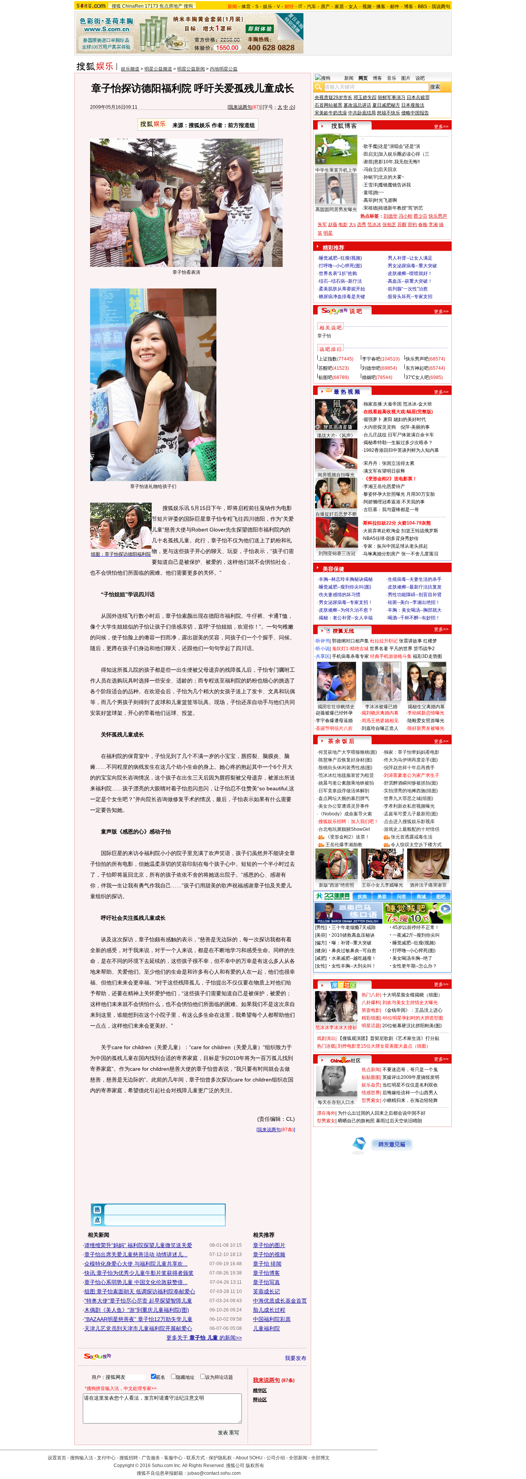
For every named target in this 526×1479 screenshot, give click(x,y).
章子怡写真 (266, 1282)
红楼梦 (430, 641)
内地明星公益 (224, 69)
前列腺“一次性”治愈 (408, 289)
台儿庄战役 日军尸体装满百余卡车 (399, 435)
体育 (246, 6)
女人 (353, 6)
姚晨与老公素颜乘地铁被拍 (346, 783)
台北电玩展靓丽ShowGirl (344, 829)
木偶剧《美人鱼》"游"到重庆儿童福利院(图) (136, 1310)
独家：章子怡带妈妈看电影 (411, 752)
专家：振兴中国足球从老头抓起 (395, 546)
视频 (367, 6)
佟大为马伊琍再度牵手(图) (411, 760)
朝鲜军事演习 (391, 97)
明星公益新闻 (191, 69)
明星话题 (371, 1025)
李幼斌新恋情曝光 (425, 713)
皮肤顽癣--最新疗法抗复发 (415, 587)
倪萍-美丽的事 (415, 427)
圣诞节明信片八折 (334, 728)
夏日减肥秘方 (386, 105)
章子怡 (324, 336)
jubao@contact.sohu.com (214, 1473)
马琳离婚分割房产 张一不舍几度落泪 (400, 554)
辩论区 (260, 1399)
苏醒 (402, 224)
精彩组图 (371, 1018)
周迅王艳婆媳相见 (380, 720)
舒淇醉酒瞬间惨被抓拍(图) (411, 783)
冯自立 (370, 169)
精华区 (260, 1390)
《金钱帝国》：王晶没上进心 (412, 1010)
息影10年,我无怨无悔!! (397, 161)
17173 (151, 6)
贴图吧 (325, 377)
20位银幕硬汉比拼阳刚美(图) (412, 1025)
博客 (408, 6)
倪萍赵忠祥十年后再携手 (409, 767)
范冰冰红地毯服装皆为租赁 (346, 775)
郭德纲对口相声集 (350, 641)
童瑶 (368, 192)
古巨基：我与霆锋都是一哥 (391, 509)
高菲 (368, 200)
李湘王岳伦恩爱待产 (384, 486)
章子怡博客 (266, 1273)
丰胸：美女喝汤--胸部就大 (415, 610)
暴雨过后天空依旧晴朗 (399, 1121)
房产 (325, 6)
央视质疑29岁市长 (333, 97)
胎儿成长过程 (269, 1310)
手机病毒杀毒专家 (350, 656)
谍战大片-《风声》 (336, 435)
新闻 (348, 78)
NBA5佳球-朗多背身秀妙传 (391, 538)
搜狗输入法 (81, 1458)
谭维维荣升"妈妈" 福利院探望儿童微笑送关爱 (138, 1245)
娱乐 (267, 6)
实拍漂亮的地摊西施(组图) (411, 790)
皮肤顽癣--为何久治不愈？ (346, 610)
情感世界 (371, 1092)
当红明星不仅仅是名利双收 (410, 1085)
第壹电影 (371, 1010)
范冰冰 (374, 224)
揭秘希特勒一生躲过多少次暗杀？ (398, 442)
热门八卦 (371, 995)
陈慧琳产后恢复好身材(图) (345, 760)
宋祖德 (370, 208)
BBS (422, 6)
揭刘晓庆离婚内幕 (380, 713)
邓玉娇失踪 (365, 97)
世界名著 (379, 648)
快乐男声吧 (417, 359)
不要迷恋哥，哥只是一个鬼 (410, 1069)
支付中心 (106, 1458)
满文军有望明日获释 (384, 471)
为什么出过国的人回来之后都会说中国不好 (381, 1113)
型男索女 (371, 1100)
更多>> (441, 126)
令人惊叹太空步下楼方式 (416, 844)
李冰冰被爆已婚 (381, 706)
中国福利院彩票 (272, 1319)
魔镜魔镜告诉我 (395, 185)
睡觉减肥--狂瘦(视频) (340, 258)
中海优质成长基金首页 (280, 1301)
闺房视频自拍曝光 (336, 475)
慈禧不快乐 (388, 113)
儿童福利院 (266, 1328)
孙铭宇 (370, 177)
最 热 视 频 (347, 392)
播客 (380, 6)
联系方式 (195, 1458)
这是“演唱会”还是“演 (399, 146)
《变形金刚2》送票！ (347, 837)
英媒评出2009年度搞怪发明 (410, 1077)
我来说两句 (240, 107)
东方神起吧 (417, 368)
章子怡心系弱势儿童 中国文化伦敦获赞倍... (136, 1282)
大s (352, 224)
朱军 (322, 224)
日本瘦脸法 (412, 105)
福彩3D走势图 (427, 656)
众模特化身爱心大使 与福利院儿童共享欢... (136, 1264)
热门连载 (326, 1046)
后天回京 (388, 169)
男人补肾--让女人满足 (410, 258)
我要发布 (296, 1358)
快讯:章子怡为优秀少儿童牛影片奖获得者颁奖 (139, 1273)
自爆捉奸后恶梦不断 (336, 514)
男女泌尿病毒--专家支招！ (346, 602)
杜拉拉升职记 (384, 641)
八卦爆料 (371, 1002)
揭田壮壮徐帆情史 (336, 706)
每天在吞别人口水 (336, 1102)
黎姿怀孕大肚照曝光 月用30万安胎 (399, 494)
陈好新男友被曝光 (425, 728)
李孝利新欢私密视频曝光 (409, 806)
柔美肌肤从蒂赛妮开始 (342, 289)
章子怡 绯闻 (267, 1264)
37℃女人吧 (417, 377)
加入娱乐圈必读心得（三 (404, 154)
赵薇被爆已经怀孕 (334, 713)
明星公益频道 (158, 69)
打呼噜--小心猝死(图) (340, 265)
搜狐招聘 (128, 1458)
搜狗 (188, 6)
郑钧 (412, 224)
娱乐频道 (130, 69)
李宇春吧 (371, 359)
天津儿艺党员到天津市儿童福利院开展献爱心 (138, 1328)
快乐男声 (438, 216)
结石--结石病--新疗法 (340, 281)
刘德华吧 (371, 368)
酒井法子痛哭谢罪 (428, 885)
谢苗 (368, 161)
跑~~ (379, 192)
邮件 (394, 6)
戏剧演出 (326, 1038)
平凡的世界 (400, 648)
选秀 (361, 224)
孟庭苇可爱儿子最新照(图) (411, 814)
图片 (405, 78)
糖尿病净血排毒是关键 (342, 296)
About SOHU (249, 1458)
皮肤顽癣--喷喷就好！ (410, 273)
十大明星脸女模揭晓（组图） (412, 995)
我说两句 (441, 6)
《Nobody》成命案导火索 (345, 814)
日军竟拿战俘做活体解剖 (343, 790)
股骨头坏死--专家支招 (410, 296)
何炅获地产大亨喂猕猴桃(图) (347, 752)
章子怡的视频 (269, 1254)
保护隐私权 (220, 1458)
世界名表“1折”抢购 (338, 273)
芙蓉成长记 (266, 1291)
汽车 (311, 6)
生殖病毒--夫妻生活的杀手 (415, 579)
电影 (343, 224)
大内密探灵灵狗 (380, 427)
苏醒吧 (325, 368)
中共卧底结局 (362, 113)
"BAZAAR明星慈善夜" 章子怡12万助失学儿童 (138, 1319)
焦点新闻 (371, 1069)
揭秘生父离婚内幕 (426, 706)
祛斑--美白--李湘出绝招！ (414, 602)
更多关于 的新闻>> (204, 1338)
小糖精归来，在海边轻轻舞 (410, 1100)
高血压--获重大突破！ (410, 281)
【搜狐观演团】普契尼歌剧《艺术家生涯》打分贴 (388, 1038)
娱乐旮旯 (371, 1085)
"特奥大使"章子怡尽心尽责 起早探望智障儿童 (138, 1301)
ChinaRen (133, 6)
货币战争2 (424, 648)
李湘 (433, 224)
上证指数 (327, 359)
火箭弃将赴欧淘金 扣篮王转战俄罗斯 (400, 530)
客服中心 (173, 1458)
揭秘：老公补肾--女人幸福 (346, 617)
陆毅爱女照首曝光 (425, 720)
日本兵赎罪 (418, 97)
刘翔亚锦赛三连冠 (336, 553)
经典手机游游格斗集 (391, 656)
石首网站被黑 (328, 105)
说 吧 (356, 311)
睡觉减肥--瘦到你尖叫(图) (345, 587)
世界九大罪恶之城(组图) (408, 798)
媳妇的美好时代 (410, 419)
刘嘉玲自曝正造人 (380, 728)
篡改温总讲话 (357, 105)
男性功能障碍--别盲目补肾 (415, 594)
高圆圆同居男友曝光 (336, 209)
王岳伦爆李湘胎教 (343, 844)
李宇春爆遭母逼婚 (334, 720)
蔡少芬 (420, 216)
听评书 (323, 641)
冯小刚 (405, 216)
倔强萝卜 (373, 419)
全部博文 (320, 1458)
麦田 (387, 419)
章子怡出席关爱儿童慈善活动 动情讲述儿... (136, 1254)
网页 (363, 78)
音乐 (391, 78)
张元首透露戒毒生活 (411, 837)
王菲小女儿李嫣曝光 (382, 885)
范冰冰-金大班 (417, 404)
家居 (339, 6)
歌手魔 (370, 146)
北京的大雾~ (391, 177)
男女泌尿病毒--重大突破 (412, 265)
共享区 (323, 656)
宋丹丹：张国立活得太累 (389, 463)
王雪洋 (370, 185)
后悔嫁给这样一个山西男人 (410, 1092)
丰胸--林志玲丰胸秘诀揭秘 (346, 579)
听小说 (323, 648)
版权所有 (255, 1465)
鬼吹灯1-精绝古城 (350, 648)
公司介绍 (275, 1458)
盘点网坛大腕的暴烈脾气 (343, 798)
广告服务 (151, 1458)
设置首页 (57, 1458)
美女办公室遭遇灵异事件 (343, 806)
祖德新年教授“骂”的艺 (401, 208)
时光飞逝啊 (385, 200)
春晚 (422, 224)
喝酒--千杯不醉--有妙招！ (414, 617)
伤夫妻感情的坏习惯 (339, 594)
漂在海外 (326, 1113)
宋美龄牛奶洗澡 (331, 113)
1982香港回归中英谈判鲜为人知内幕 (401, 450)
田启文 (370, 154)
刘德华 (390, 216)
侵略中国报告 (415, 113)
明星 (328, 233)
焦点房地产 (171, 6)
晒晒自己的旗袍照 (356, 1121)
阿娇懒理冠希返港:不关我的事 (394, 502)
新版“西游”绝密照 (336, 885)
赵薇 (332, 224)
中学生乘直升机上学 (336, 170)
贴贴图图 (371, 1077)
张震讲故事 (410, 641)
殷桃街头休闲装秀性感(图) (345, 767)
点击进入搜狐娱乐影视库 (409, 821)
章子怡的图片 (269, 1245)
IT (300, 6)
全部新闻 (298, 1458)
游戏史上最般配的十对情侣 (411, 829)
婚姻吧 (369, 377)
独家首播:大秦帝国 (383, 404)
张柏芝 (389, 224)
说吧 (420, 78)
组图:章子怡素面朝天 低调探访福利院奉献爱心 (139, 1291)
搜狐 (116, 6)
